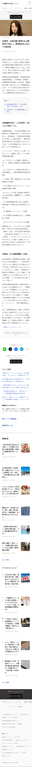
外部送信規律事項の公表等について (10, 720)
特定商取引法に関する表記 (8, 724)
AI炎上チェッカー (6, 756)
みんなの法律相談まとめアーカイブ (10, 752)
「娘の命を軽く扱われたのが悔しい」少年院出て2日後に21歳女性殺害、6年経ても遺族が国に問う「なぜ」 (10, 449)
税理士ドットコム (6, 737)
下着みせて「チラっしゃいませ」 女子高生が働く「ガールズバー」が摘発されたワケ (16, 374)
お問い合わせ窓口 (24, 714)
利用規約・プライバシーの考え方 (10, 717)
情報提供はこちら (8, 425)
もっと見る (5, 560)
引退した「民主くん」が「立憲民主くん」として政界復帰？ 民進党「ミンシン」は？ (16, 398)
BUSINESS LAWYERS (7, 740)
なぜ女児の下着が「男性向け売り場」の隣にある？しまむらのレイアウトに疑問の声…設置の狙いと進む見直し (12, 579)
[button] (27, 349)
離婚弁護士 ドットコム (7, 749)
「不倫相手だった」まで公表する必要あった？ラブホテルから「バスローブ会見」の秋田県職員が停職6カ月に (12, 603)
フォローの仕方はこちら (16, 13)
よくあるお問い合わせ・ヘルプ (9, 714)
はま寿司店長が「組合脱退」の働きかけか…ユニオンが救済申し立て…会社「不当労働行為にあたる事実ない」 (10, 472)
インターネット (18, 8)
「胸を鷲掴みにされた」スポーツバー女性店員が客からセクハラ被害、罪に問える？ (15, 386)
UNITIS (24, 752)
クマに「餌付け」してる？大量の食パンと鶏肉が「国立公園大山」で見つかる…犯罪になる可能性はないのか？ (12, 646)
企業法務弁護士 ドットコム (22, 746)
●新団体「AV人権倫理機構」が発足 (17, 111)
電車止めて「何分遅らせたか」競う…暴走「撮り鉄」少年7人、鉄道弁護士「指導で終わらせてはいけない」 (10, 512)
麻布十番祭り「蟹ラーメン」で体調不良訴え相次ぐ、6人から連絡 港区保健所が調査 (10, 546)
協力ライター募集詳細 (9, 419)
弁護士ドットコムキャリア (22, 740)
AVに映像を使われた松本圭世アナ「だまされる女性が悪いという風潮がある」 (16, 380)
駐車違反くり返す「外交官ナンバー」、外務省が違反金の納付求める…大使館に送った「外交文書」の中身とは (12, 667)
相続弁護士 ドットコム (7, 746)
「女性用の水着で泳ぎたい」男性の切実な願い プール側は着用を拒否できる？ (10, 529)
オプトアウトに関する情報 (8, 727)
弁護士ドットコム (7, 8)
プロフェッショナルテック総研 (9, 743)
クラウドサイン (17, 737)
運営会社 (20, 724)
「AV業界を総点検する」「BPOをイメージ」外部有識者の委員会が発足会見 (15, 392)
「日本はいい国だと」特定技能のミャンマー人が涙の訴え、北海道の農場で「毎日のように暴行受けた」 (12, 623)
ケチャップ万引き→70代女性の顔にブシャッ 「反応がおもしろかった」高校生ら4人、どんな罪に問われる (11, 490)
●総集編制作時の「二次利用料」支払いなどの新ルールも (17, 105)
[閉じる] (30, 12)
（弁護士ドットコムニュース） (12, 327)
